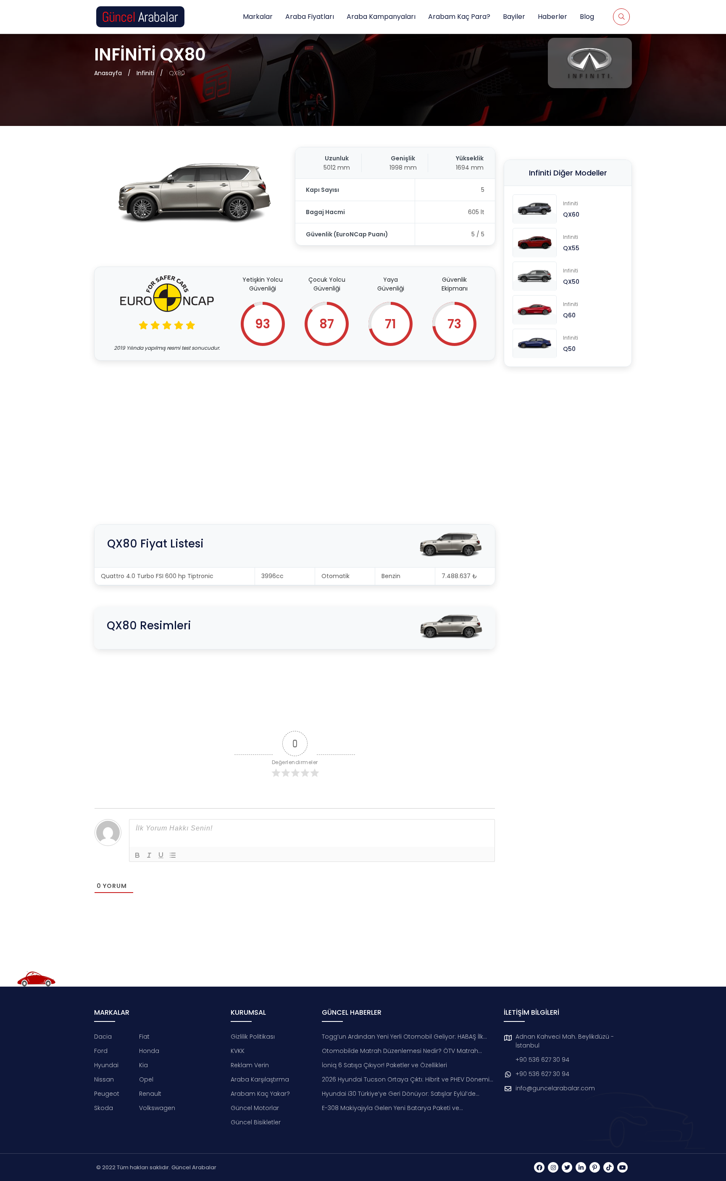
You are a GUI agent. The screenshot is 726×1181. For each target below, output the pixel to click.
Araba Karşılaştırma (260, 1079)
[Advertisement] (294, 432)
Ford (101, 1051)
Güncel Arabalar (193, 1167)
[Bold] (137, 855)
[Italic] (149, 855)
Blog (587, 16)
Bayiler (514, 16)
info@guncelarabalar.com (555, 1088)
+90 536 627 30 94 (542, 1059)
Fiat (144, 1036)
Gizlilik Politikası (253, 1036)
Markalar (258, 16)
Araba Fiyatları (309, 16)
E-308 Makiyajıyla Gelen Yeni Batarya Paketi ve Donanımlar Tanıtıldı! (390, 1108)
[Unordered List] (173, 855)
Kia (143, 1065)
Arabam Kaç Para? (459, 16)
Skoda (103, 1108)
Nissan (104, 1079)
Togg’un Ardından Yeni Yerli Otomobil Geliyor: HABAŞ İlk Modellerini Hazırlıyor (402, 1036)
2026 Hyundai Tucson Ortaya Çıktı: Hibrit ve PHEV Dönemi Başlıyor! (405, 1079)
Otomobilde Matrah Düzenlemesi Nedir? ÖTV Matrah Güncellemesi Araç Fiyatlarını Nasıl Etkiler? (400, 1051)
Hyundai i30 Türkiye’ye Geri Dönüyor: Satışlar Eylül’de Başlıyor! (399, 1093)
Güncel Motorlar (255, 1108)
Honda (149, 1051)
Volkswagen (157, 1108)
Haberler (552, 16)
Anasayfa (108, 73)
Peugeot (106, 1093)
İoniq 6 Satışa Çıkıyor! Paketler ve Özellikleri (384, 1065)
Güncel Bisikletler (256, 1122)
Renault (150, 1093)
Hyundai (106, 1065)
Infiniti (145, 73)
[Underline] (161, 855)
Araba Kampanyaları (381, 16)
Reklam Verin (250, 1065)
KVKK (238, 1051)
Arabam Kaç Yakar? (260, 1093)
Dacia (103, 1036)
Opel (146, 1079)
